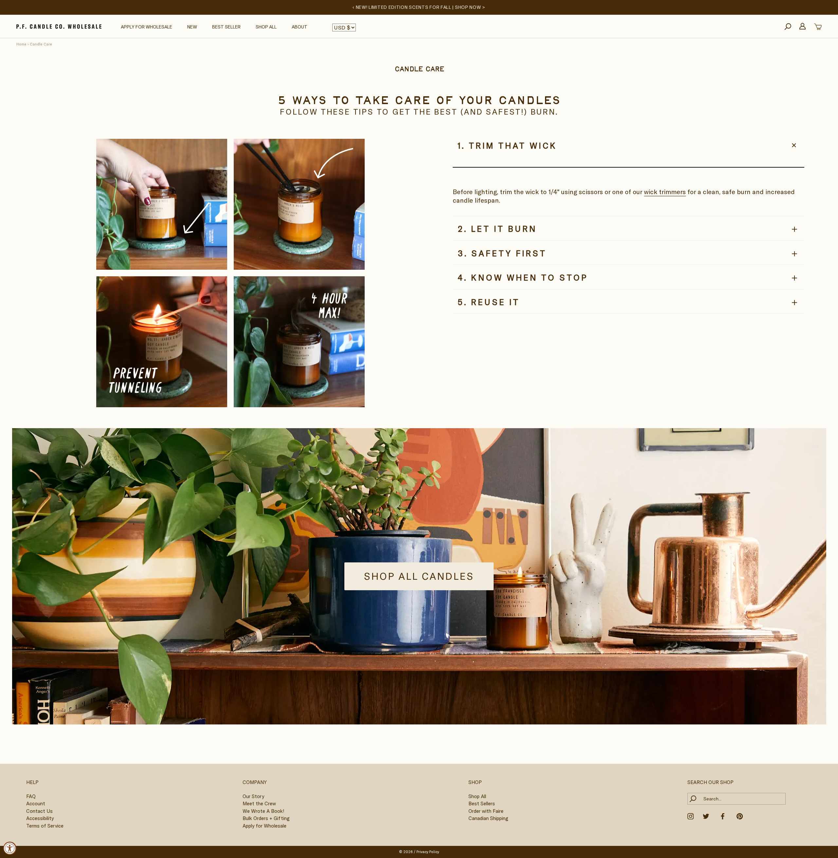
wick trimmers (665, 192)
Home (21, 44)
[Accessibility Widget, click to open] (9, 848)
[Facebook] (723, 815)
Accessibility (40, 818)
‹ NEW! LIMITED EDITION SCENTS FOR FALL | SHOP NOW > (419, 7)
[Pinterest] (740, 815)
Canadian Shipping (488, 818)
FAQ (31, 796)
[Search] (787, 26)
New (192, 27)
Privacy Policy (427, 851)
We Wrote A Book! (263, 811)
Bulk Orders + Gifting (266, 818)
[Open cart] (818, 26)
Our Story (253, 796)
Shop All (266, 27)
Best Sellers (481, 803)
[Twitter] (706, 815)
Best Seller (226, 27)
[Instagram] (690, 815)
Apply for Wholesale (146, 27)
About (299, 27)
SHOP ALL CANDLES (419, 576)
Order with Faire (485, 811)
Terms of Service (45, 826)
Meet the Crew (259, 803)
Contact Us (39, 811)
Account (35, 803)
